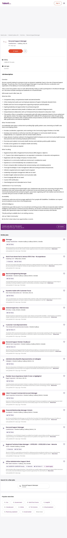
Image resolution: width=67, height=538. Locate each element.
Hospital (47, 502)
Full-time (22, 35)
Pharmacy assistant (11, 512)
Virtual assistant (48, 507)
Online (22, 507)
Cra (7, 502)
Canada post (9, 507)
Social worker (27, 512)
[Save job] (25, 51)
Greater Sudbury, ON (13, 35)
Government (18, 502)
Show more (54, 249)
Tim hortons (33, 507)
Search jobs (4, 35)
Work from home (34, 502)
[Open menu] (64, 3)
